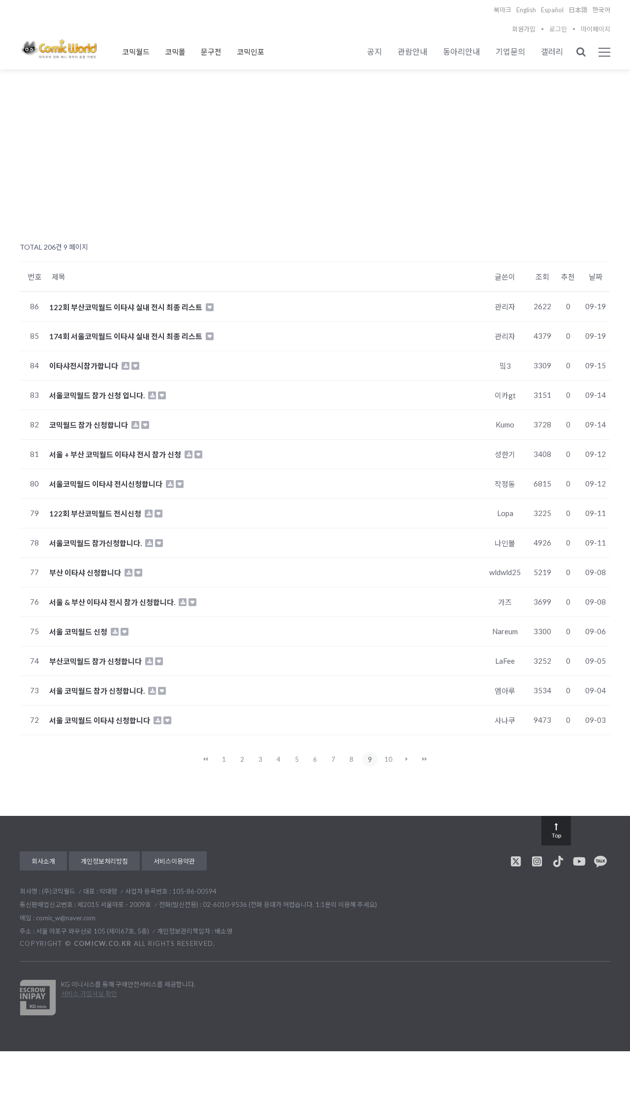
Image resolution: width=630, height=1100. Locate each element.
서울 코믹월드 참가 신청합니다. (97, 690)
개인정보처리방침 (104, 861)
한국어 (601, 10)
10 (388, 759)
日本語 (578, 10)
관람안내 (412, 51)
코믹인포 (250, 51)
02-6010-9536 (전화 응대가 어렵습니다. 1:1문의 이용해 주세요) (290, 904)
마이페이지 (595, 29)
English (526, 10)
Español (552, 10)
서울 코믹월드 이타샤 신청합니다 (100, 720)
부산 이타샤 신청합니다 (86, 572)
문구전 (211, 51)
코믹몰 (175, 51)
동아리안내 (461, 51)
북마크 (502, 10)
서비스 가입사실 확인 (89, 994)
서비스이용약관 (174, 861)
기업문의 (510, 51)
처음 (205, 759)
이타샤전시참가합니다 (84, 365)
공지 (374, 51)
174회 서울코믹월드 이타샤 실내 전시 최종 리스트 (126, 336)
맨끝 (424, 759)
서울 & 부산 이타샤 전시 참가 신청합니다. (113, 602)
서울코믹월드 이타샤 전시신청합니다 (106, 484)
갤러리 (552, 51)
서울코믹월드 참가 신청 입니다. (97, 395)
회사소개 (43, 861)
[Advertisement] (315, 163)
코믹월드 (136, 51)
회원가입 (524, 29)
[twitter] (516, 861)
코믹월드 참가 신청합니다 (89, 425)
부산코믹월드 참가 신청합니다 (96, 661)
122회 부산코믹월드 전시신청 (96, 513)
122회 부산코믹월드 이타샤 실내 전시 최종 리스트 (126, 306)
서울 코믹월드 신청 (79, 631)
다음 (406, 759)
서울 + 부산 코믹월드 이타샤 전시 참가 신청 (116, 454)
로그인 (558, 29)
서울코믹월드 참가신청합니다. (96, 543)
